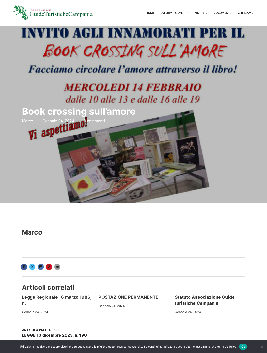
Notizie (201, 13)
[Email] (57, 267)
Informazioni (172, 13)
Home (150, 13)
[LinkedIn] (41, 267)
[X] (32, 267)
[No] (262, 347)
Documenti (222, 13)
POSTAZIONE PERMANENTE (128, 297)
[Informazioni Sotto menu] (186, 12)
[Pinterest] (49, 267)
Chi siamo (246, 13)
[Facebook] (24, 267)
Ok (243, 346)
